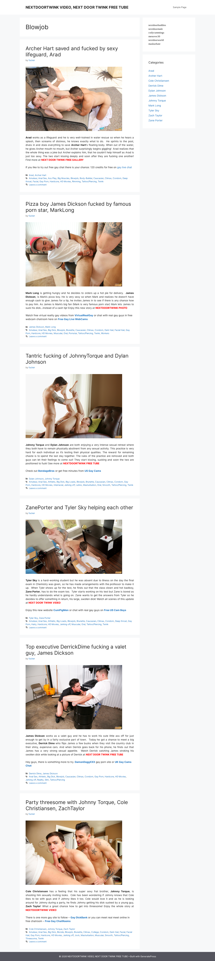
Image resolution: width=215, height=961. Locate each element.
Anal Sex (42, 178)
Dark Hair (109, 330)
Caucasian (98, 178)
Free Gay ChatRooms (58, 921)
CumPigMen (61, 610)
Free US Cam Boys (115, 610)
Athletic (51, 481)
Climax (108, 178)
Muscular (58, 333)
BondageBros (46, 470)
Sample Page (179, 7)
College (95, 932)
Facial (35, 181)
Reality (40, 779)
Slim (47, 779)
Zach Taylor (69, 929)
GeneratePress (148, 956)
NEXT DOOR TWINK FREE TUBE (104, 754)
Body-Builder (86, 178)
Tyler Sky (33, 618)
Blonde (60, 932)
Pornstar (73, 333)
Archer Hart (40, 175)
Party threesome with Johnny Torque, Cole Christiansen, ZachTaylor (77, 805)
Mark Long (50, 327)
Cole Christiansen (37, 929)
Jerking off (69, 485)
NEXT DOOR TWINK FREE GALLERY (62, 159)
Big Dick (52, 330)
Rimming (76, 181)
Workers (105, 333)
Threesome (31, 938)
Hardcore (54, 181)
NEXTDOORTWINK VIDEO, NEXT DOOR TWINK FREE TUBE (77, 7)
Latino (79, 485)
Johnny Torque (52, 478)
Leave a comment (38, 184)
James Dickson (36, 327)
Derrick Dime (35, 773)
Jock (77, 935)
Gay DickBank (78, 917)
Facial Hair (120, 330)
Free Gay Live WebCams (73, 319)
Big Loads (70, 481)
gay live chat (124, 167)
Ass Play (52, 178)
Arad (31, 175)
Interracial (58, 485)
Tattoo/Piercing (89, 181)
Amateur (33, 178)
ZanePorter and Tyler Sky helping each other (79, 507)
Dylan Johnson (36, 478)
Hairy (33, 624)
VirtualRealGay (84, 315)
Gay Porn (44, 181)
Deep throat (121, 621)
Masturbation (89, 485)
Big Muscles (63, 178)
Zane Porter (44, 618)
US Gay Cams (93, 470)
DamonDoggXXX (85, 762)
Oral (66, 333)
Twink (101, 181)
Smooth (106, 485)
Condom (117, 178)
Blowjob (75, 178)
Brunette (70, 330)
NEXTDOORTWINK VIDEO (41, 910)
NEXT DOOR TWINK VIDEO (45, 602)
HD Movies (65, 181)
